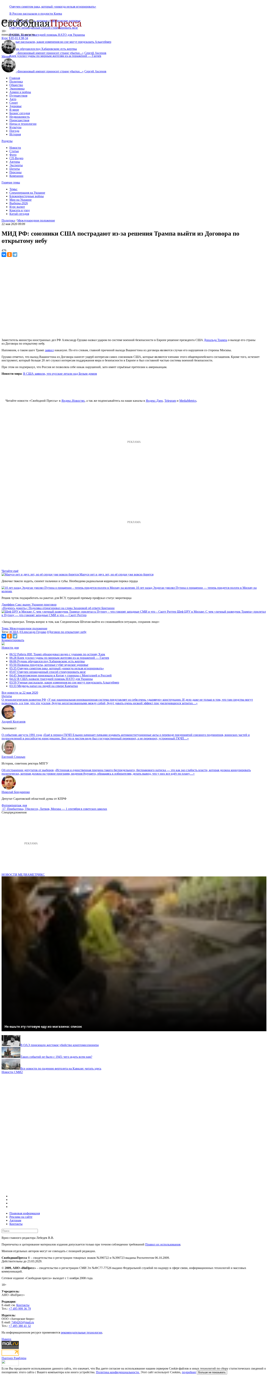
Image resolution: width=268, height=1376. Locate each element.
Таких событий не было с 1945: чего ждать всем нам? (56, 1056)
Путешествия (18, 95)
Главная (14, 78)
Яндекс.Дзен (154, 400)
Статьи (14, 151)
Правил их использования (162, 1244)
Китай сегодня (19, 213)
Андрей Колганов (14, 721)
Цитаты (14, 168)
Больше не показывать (212, 1372)
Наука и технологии (22, 123)
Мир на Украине (20, 199)
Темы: (13, 189)
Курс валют (17, 206)
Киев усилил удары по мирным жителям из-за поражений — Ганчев (55, 56)
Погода (14, 130)
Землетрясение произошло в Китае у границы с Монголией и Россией (60, 675)
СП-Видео (16, 158)
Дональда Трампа (215, 340)
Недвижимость (19, 116)
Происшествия (19, 120)
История (15, 134)
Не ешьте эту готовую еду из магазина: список (43, 1026)
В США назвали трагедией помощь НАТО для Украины (47, 34)
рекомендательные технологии (81, 1332)
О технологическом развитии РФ (24, 699)
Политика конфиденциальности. (118, 1372)
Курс (5, 38)
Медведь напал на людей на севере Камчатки (43, 686)
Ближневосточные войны (26, 196)
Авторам (15, 1220)
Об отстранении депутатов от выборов (28, 770)
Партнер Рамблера (14, 1358)
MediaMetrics (187, 400)
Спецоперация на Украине (27, 192)
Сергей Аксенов (95, 53)
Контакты (16, 1224)
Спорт (13, 102)
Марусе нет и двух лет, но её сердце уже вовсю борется (116, 574)
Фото (12, 154)
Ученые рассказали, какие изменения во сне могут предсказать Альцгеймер (64, 682)
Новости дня (10, 647)
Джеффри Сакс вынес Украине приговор (29, 604)
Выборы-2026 (18, 203)
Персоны (15, 172)
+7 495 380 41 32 (20, 1325)
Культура (15, 127)
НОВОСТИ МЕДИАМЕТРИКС (23, 874)
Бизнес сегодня (19, 113)
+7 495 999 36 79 (20, 1308)
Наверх (6, 1339)
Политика (16, 81)
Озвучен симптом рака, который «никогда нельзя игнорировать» (52, 6)
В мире (14, 109)
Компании (16, 175)
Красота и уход (19, 210)
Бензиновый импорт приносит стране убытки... (50, 53)
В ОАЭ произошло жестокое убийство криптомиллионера (59, 1045)
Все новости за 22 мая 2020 (20, 692)
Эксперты (16, 165)
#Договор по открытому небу (67, 632)
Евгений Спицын (13, 756)
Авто (12, 99)
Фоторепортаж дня (14, 805)
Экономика (17, 88)
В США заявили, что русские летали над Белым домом (60, 373)
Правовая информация (24, 1213)
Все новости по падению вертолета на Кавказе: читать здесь (60, 1068)
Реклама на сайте (20, 1216)
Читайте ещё (10, 571)
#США (14, 632)
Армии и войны (20, 92)
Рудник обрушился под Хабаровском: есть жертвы (47, 661)
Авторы (14, 161)
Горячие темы (11, 182)
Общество (16, 85)
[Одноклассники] (9, 254)
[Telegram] (15, 254)
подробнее (189, 1372)
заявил (49, 350)
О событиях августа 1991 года (22, 735)
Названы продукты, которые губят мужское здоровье (48, 664)
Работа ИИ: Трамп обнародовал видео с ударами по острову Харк (57, 654)
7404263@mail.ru (22, 1322)
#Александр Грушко (32, 632)
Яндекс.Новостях (73, 400)
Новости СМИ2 (12, 1072)
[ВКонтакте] (4, 254)
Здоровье (15, 106)
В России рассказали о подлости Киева (35, 13)
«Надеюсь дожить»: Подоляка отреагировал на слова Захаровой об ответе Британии (58, 608)
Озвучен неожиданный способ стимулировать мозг (47, 672)
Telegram (170, 400)
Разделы (7, 141)
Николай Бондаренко (16, 792)
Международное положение (36, 220)
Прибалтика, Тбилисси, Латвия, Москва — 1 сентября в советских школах (57, 808)
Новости (15, 147)
